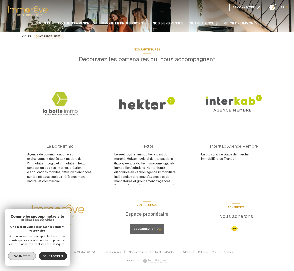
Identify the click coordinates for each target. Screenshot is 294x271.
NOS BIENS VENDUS (168, 23)
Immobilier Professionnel (123, 23)
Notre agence (202, 23)
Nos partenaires (138, 252)
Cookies (228, 252)
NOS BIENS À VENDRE (74, 23)
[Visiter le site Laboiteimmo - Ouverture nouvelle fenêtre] (154, 261)
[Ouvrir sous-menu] (94, 23)
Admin (186, 252)
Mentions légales (164, 252)
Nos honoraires (112, 252)
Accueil (45, 23)
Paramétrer (22, 256)
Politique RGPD (207, 252)
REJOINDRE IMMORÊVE (241, 23)
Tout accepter (53, 256)
